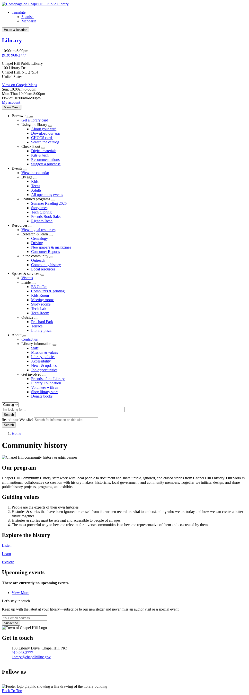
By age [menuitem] (26, 177)
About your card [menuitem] (43, 129)
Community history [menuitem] (46, 265)
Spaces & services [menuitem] (25, 273)
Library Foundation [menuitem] (46, 383)
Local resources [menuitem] (43, 269)
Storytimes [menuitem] (39, 208)
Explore (8, 562)
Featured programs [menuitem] (35, 199)
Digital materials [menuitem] (43, 151)
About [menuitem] (16, 335)
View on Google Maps (19, 85)
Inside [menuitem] (26, 282)
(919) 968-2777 (14, 55)
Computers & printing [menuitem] (48, 291)
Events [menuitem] (17, 168)
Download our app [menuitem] (45, 133)
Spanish (27, 17)
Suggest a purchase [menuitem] (46, 164)
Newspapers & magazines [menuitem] (51, 247)
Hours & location (15, 30)
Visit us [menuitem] (27, 278)
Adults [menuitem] (36, 190)
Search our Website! (17, 419)
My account (11, 102)
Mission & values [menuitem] (44, 352)
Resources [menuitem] (19, 225)
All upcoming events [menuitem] (47, 195)
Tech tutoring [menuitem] (41, 212)
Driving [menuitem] (37, 243)
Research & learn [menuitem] (34, 234)
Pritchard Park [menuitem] (42, 322)
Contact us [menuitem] (29, 339)
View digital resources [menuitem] (38, 230)
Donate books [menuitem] (42, 396)
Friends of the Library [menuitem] (48, 379)
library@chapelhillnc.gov (31, 657)
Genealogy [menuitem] (39, 238)
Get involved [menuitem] (31, 374)
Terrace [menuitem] (37, 326)
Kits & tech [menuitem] (40, 155)
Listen (6, 545)
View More (20, 593)
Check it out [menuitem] (30, 146)
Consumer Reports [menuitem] (45, 252)
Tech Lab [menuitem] (38, 308)
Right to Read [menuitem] (42, 221)
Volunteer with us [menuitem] (44, 387)
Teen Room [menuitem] (40, 313)
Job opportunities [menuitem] (44, 370)
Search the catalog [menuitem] (45, 142)
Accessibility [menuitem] (41, 361)
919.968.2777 (22, 652)
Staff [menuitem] (34, 348)
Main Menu (11, 107)
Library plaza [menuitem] (41, 330)
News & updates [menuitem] (44, 365)
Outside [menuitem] (27, 317)
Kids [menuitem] (34, 181)
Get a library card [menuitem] (34, 120)
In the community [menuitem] (34, 256)
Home (16, 433)
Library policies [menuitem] (43, 357)
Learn (6, 554)
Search (9, 415)
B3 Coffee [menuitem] (39, 287)
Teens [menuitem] (35, 186)
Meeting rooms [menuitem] (42, 300)
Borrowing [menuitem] (20, 116)
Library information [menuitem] (36, 344)
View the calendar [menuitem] (35, 173)
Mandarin (28, 21)
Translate (19, 12)
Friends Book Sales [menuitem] (46, 216)
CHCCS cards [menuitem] (42, 138)
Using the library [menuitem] (34, 124)
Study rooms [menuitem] (41, 304)
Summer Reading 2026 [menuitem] (49, 203)
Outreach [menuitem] (38, 260)
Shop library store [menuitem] (44, 392)
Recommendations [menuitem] (45, 160)
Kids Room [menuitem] (40, 295)
